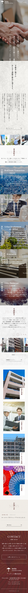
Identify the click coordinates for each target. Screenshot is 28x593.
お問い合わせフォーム (14, 557)
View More (24, 189)
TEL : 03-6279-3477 (14, 582)
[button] (18, 334)
